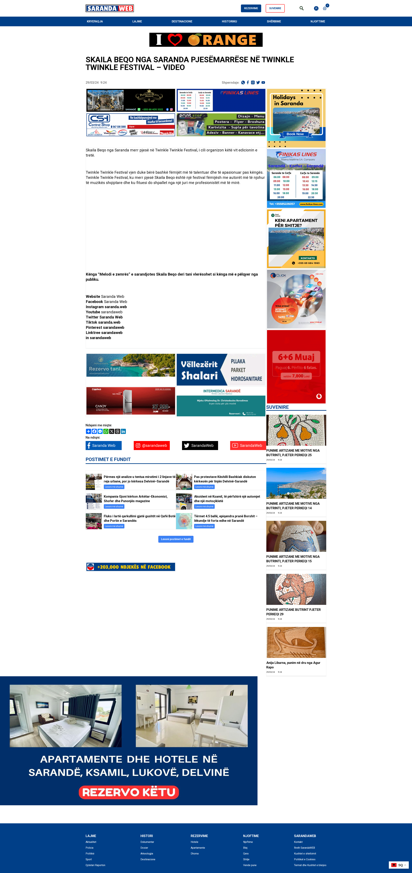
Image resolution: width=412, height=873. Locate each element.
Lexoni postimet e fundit (176, 539)
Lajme (137, 21)
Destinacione (182, 21)
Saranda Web (112, 296)
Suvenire (275, 8)
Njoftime (318, 21)
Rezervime (251, 8)
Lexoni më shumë (114, 487)
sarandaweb (111, 312)
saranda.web (116, 307)
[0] (324, 8)
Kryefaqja (95, 21)
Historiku (229, 21)
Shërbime (274, 21)
